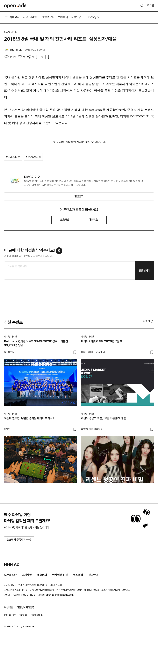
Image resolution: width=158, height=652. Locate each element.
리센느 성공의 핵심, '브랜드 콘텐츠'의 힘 (103, 418)
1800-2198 (28, 594)
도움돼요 (64, 219)
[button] (148, 321)
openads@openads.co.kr (60, 594)
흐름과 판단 (48, 17)
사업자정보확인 (46, 589)
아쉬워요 (93, 219)
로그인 (150, 5)
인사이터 (63, 17)
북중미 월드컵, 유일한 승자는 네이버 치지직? (29, 418)
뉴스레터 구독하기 (16, 539)
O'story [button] (91, 17)
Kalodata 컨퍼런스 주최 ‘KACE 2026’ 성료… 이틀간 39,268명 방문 (36, 343)
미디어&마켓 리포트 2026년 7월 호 (101, 341)
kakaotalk (37, 614)
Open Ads (15, 5)
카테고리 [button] (14, 17)
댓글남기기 (144, 270)
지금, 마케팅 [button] (30, 17)
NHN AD (12, 564)
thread (24, 614)
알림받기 (79, 196)
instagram (10, 614)
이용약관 (8, 607)
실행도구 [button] (76, 17)
